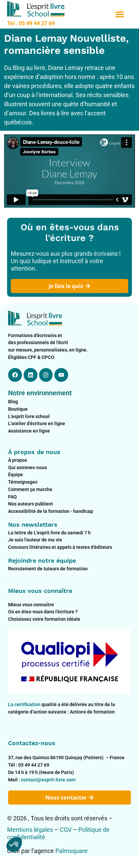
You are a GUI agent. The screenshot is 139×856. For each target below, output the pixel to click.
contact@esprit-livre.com (48, 779)
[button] (120, 14)
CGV (66, 829)
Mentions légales (30, 829)
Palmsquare (71, 850)
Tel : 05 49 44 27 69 (31, 23)
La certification (24, 704)
